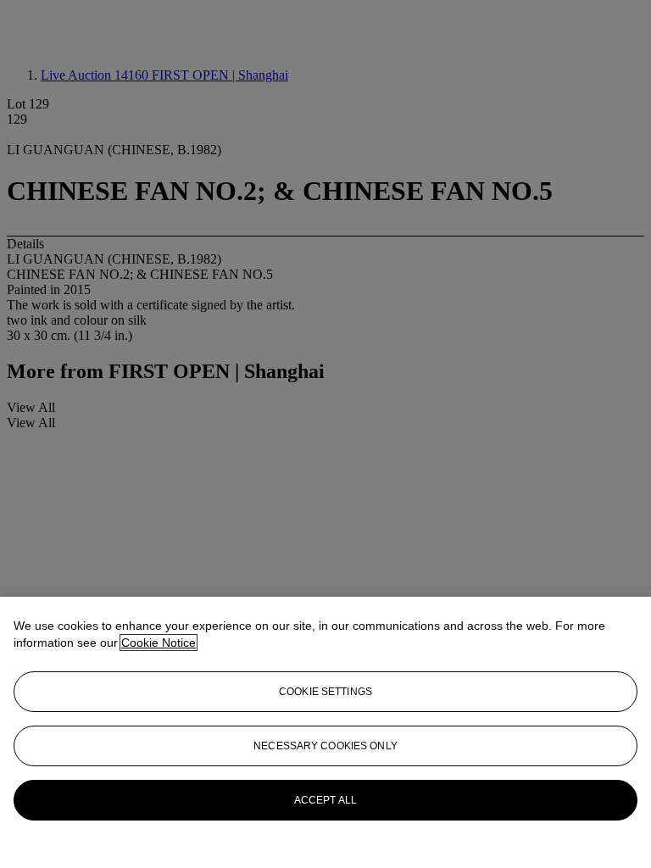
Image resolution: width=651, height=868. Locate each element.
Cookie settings (325, 692)
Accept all (325, 800)
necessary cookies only (325, 746)
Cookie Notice (158, 642)
